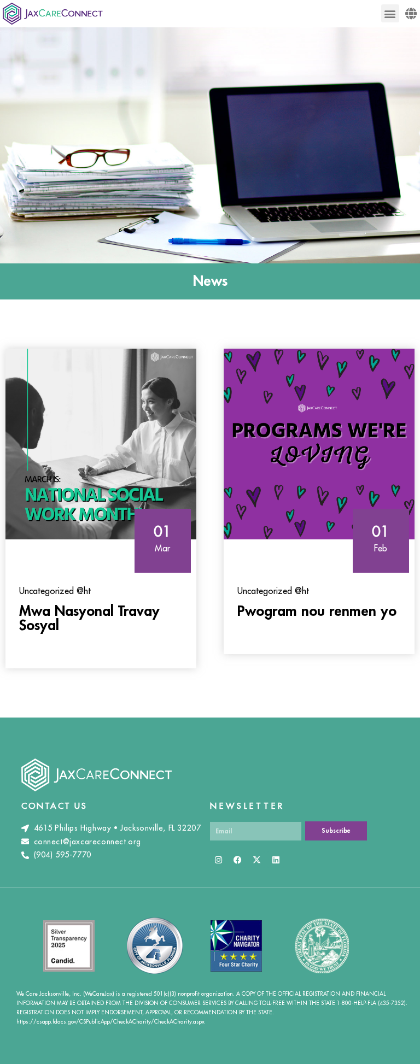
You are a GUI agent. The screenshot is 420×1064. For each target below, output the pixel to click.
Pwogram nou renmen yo (316, 611)
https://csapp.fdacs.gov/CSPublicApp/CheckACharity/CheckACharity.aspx (110, 1022)
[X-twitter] (256, 859)
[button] (390, 13)
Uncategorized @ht (55, 591)
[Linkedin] (275, 859)
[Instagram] (218, 859)
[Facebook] (237, 859)
